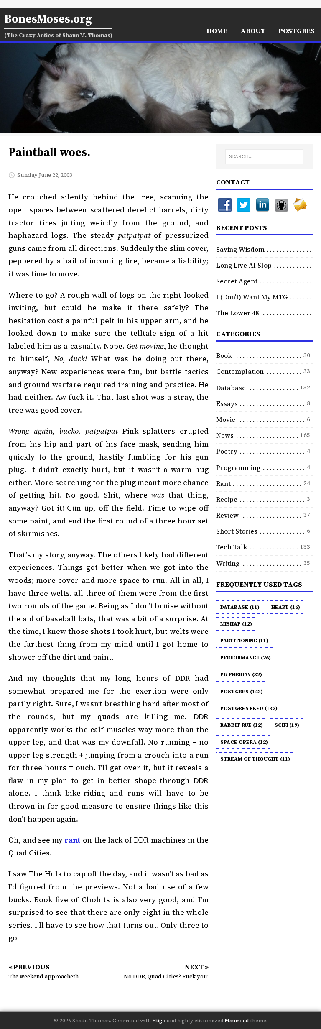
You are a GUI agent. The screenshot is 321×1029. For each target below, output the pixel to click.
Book (224, 355)
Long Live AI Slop (244, 265)
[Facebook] (225, 209)
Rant (223, 483)
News (225, 435)
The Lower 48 (237, 312)
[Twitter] (244, 209)
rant (72, 840)
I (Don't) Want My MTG (252, 296)
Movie (225, 419)
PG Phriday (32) (241, 674)
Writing (227, 563)
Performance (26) (245, 657)
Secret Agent (236, 281)
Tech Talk (231, 547)
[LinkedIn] (263, 209)
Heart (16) (285, 607)
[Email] (300, 209)
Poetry (226, 451)
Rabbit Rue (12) (241, 725)
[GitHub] (282, 209)
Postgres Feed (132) (249, 708)
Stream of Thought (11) (255, 759)
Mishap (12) (236, 623)
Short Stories (236, 531)
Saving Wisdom (240, 249)
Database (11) (240, 607)
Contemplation (240, 371)
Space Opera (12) (244, 742)
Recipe (226, 499)
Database (231, 387)
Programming (238, 467)
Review (227, 515)
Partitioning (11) (244, 640)
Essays (227, 403)
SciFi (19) (287, 725)
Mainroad (236, 1020)
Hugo (159, 1020)
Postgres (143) (241, 691)
